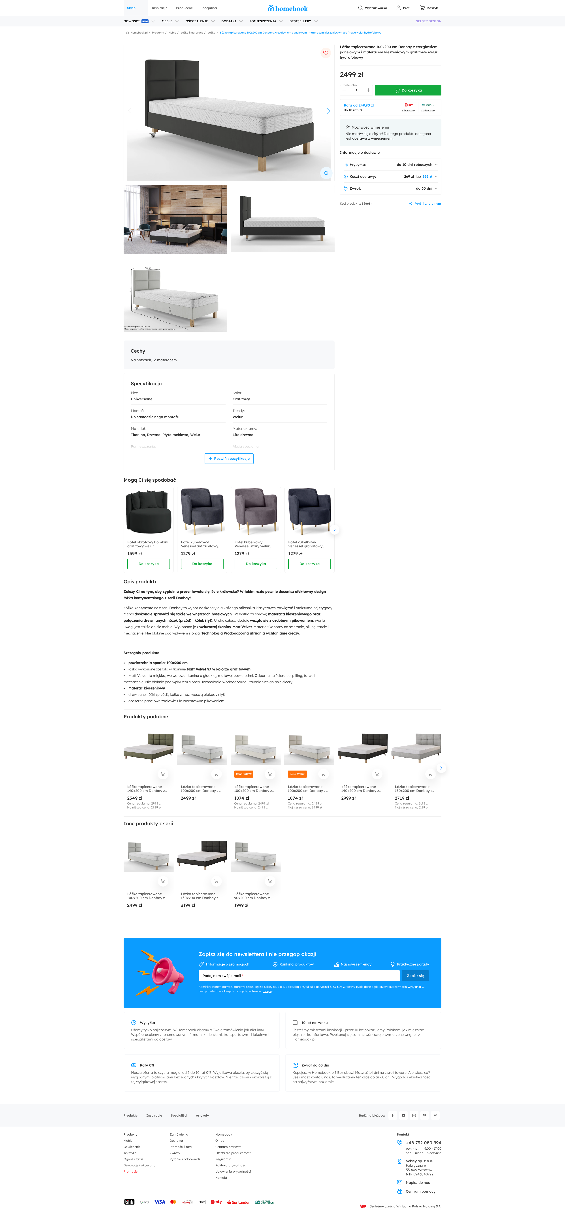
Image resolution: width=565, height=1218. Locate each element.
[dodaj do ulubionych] (325, 53)
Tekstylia (130, 1153)
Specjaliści (209, 8)
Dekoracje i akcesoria (140, 1165)
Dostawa (176, 1141)
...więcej (268, 991)
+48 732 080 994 (423, 1142)
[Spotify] (435, 1115)
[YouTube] (403, 1115)
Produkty (130, 1115)
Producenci (185, 8)
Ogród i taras (133, 1159)
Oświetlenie (132, 1147)
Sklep (131, 8)
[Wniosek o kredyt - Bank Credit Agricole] (264, 1202)
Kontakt (221, 1178)
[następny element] (334, 530)
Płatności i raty (181, 1147)
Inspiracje (159, 8)
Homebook (223, 1134)
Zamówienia (179, 1134)
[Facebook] (392, 1115)
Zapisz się (415, 975)
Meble (128, 1141)
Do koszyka (149, 563)
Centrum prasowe (228, 1147)
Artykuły (202, 1115)
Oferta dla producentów (233, 1153)
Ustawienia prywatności (233, 1171)
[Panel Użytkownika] (403, 8)
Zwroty (175, 1153)
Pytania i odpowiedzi (185, 1159)
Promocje (130, 1171)
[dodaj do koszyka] (163, 774)
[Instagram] (414, 1115)
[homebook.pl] (288, 8)
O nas (219, 1141)
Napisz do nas (418, 1182)
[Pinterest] (424, 1115)
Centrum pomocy (420, 1191)
